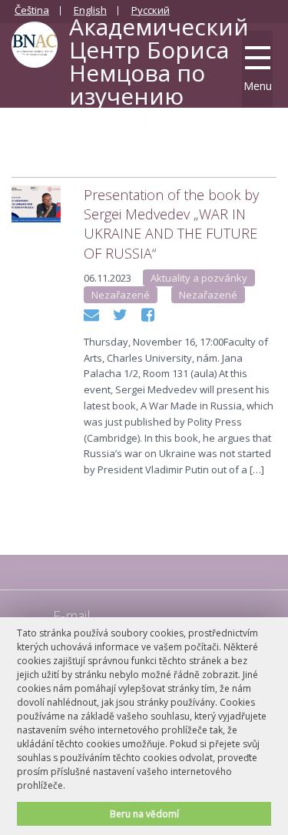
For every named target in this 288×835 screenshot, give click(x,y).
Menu (257, 85)
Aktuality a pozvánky (199, 278)
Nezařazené (120, 295)
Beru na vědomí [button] (144, 813)
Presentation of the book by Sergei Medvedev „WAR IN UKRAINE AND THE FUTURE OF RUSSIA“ (171, 223)
